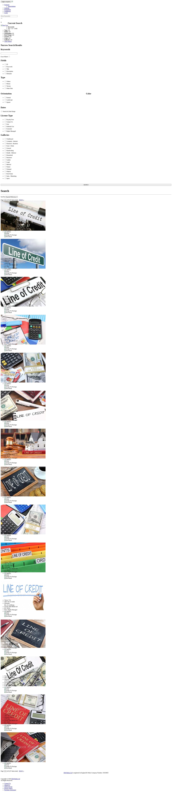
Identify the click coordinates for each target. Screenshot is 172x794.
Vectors (8, 86)
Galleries (6, 8)
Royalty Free (10, 119)
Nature (8, 167)
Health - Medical (11, 153)
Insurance (9, 157)
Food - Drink (10, 146)
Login (6, 13)
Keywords (9, 66)
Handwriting (10, 150)
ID (7, 64)
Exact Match (4, 56)
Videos (8, 81)
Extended (9, 129)
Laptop (8, 160)
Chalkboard (9, 139)
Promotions (7, 9)
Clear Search (8, 41)
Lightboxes (7, 11)
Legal (8, 162)
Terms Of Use (8, 786)
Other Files (9, 88)
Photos (8, 84)
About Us (7, 785)
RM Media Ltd (68, 773)
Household (9, 155)
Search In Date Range (9, 111)
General (8, 148)
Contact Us (9, 122)
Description (9, 71)
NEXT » (21, 200)
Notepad (8, 169)
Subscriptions (11, 6)
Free (7, 124)
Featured (6, 5)
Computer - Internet (12, 141)
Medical (8, 164)
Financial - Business (12, 143)
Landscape (9, 100)
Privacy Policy (8, 788)
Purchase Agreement (10, 790)
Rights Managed (11, 131)
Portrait (8, 97)
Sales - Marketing (11, 176)
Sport (7, 178)
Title (7, 69)
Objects (8, 171)
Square (8, 102)
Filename (9, 73)
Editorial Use (10, 126)
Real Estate (9, 174)
